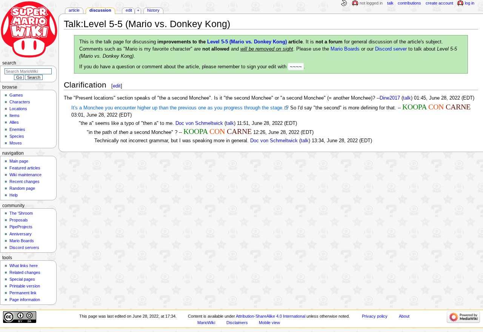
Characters (19, 102)
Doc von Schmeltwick (199, 123)
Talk (390, 3)
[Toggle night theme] (344, 3)
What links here (23, 265)
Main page (18, 161)
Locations (18, 108)
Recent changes (24, 181)
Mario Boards (345, 49)
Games (16, 95)
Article (74, 10)
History (153, 10)
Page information (24, 299)
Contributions (409, 3)
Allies (14, 122)
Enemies (17, 129)
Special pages (22, 279)
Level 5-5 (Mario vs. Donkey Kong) (247, 42)
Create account (439, 3)
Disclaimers (237, 322)
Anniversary (20, 234)
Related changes (24, 272)
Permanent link (23, 292)
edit (117, 86)
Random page (22, 188)
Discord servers (24, 247)
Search (9, 63)
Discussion (100, 10)
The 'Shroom (21, 213)
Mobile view (269, 322)
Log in (469, 3)
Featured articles (24, 168)
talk (407, 98)
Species (16, 136)
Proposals (18, 220)
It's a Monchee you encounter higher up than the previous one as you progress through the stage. (177, 108)
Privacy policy (375, 316)
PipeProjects (20, 226)
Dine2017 (390, 98)
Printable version (24, 286)
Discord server (391, 49)
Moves (15, 143)
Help (13, 195)
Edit (129, 10)
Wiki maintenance (25, 174)
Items (14, 115)
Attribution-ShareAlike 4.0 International (270, 316)
